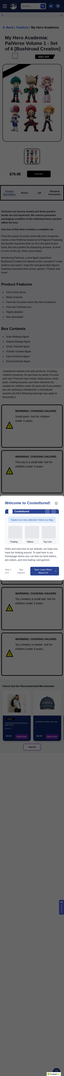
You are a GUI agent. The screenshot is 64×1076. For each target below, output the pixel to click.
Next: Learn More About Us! (43, 571)
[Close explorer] (56, 503)
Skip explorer (21, 571)
